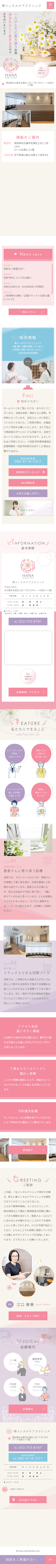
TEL (28, 621)
